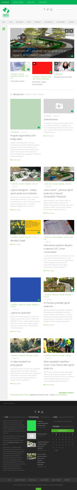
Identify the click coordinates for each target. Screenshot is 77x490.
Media (29, 22)
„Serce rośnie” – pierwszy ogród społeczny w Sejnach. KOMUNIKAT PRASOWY (39, 53)
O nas (10, 22)
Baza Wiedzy (19, 22)
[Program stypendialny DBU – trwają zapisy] (25, 114)
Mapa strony (56, 480)
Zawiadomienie (51, 119)
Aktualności (15, 74)
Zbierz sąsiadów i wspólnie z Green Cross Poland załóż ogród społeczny (59, 365)
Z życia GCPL (48, 116)
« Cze (56, 450)
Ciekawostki (44, 77)
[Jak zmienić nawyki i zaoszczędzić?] (42, 68)
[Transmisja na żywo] (20, 66)
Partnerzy (37, 22)
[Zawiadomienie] (59, 106)
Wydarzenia (5, 2)
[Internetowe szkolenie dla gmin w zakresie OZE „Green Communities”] (59, 227)
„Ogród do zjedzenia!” (20, 312)
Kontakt (71, 22)
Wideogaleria (14, 76)
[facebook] (44, 9)
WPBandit (59, 485)
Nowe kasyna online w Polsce (19, 395)
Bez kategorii (15, 132)
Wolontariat (61, 22)
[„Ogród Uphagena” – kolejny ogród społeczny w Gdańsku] (25, 174)
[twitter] (48, 9)
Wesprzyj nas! (49, 22)
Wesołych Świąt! (17, 240)
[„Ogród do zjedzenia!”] (25, 289)
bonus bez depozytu (61, 395)
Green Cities (31, 2)
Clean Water (43, 2)
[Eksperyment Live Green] (64, 66)
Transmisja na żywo (17, 81)
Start (3, 22)
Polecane (21, 74)
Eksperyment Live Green (63, 77)
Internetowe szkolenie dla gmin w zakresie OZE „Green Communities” (58, 249)
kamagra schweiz (13, 442)
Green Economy (18, 2)
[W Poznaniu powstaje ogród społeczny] (59, 284)
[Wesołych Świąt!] (25, 227)
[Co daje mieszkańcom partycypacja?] (25, 345)
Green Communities (57, 237)
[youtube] (51, 9)
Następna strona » (66, 392)
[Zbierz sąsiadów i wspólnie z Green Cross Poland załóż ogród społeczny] (59, 345)
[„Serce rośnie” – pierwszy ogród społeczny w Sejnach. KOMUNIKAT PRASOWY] (59, 174)
